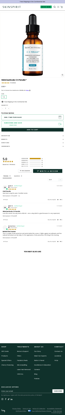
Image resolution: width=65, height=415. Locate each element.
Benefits (4, 139)
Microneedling (22, 365)
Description (5, 135)
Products (4, 356)
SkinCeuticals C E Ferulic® (10, 196)
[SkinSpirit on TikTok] (8, 399)
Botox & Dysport (23, 351)
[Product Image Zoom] (62, 74)
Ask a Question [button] (26, 170)
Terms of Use (27, 408)
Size (2, 93)
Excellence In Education (42, 365)
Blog (35, 374)
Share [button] (6, 199)
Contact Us (58, 351)
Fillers (19, 356)
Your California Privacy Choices (41, 411)
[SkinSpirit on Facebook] (6, 399)
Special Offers (6, 360)
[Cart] (61, 7)
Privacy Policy (16, 408)
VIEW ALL (20, 374)
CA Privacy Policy (21, 411)
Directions (5, 142)
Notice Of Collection (39, 408)
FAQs (56, 360)
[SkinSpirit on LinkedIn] (11, 399)
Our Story (37, 351)
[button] (58, 199)
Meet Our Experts (40, 356)
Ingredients (5, 146)
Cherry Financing (7, 365)
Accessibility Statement (54, 408)
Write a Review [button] (49, 171)
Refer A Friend (39, 360)
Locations (58, 356)
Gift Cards (5, 351)
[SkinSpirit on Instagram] (2, 399)
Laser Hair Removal (24, 369)
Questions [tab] (17, 176)
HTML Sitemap (57, 411)
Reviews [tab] (6, 176)
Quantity (4, 105)
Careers (37, 369)
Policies (36, 379)
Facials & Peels (22, 360)
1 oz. (4, 97)
